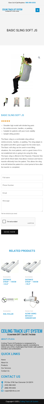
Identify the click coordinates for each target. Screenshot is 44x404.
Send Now (9, 232)
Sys (34, 401)
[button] (39, 58)
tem (37, 401)
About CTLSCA (7, 339)
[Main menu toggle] (37, 10)
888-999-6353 (30, 3)
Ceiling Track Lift (26, 401)
